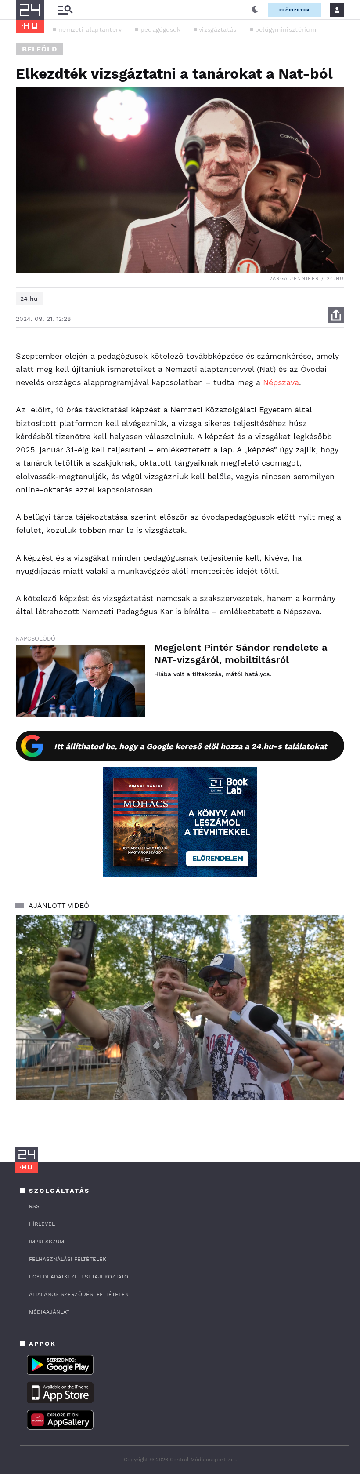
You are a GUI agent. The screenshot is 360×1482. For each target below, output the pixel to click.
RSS (34, 1206)
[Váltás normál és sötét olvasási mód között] (255, 9)
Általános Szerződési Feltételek (79, 1294)
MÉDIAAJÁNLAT (49, 1312)
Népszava (281, 382)
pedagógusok (160, 29)
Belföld (39, 49)
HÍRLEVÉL (42, 1224)
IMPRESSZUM (46, 1241)
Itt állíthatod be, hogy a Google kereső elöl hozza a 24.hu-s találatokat (190, 746)
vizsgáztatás (218, 29)
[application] (180, 1007)
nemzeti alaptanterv (90, 29)
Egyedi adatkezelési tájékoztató (78, 1277)
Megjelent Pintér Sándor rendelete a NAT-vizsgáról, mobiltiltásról (241, 653)
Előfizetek (294, 9)
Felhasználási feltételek (67, 1259)
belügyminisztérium (285, 29)
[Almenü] (65, 10)
